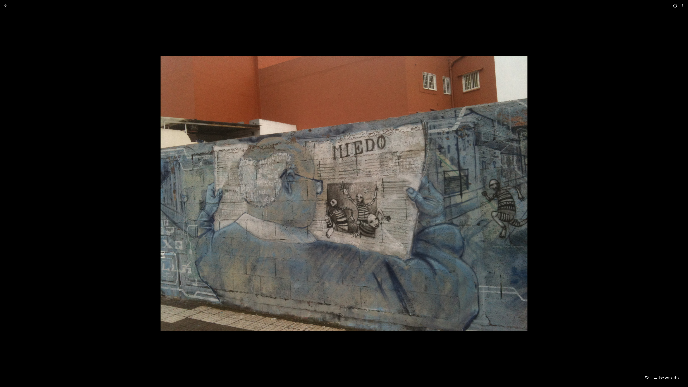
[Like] (647, 378)
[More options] (682, 5)
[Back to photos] (5, 5)
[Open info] (675, 5)
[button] (10, 193)
